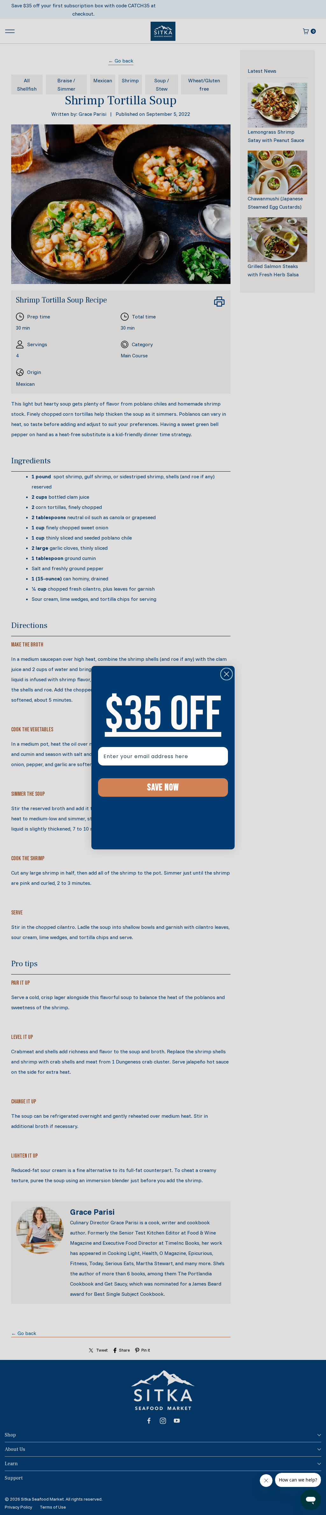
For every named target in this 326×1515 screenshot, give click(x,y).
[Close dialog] (226, 674)
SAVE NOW (163, 787)
